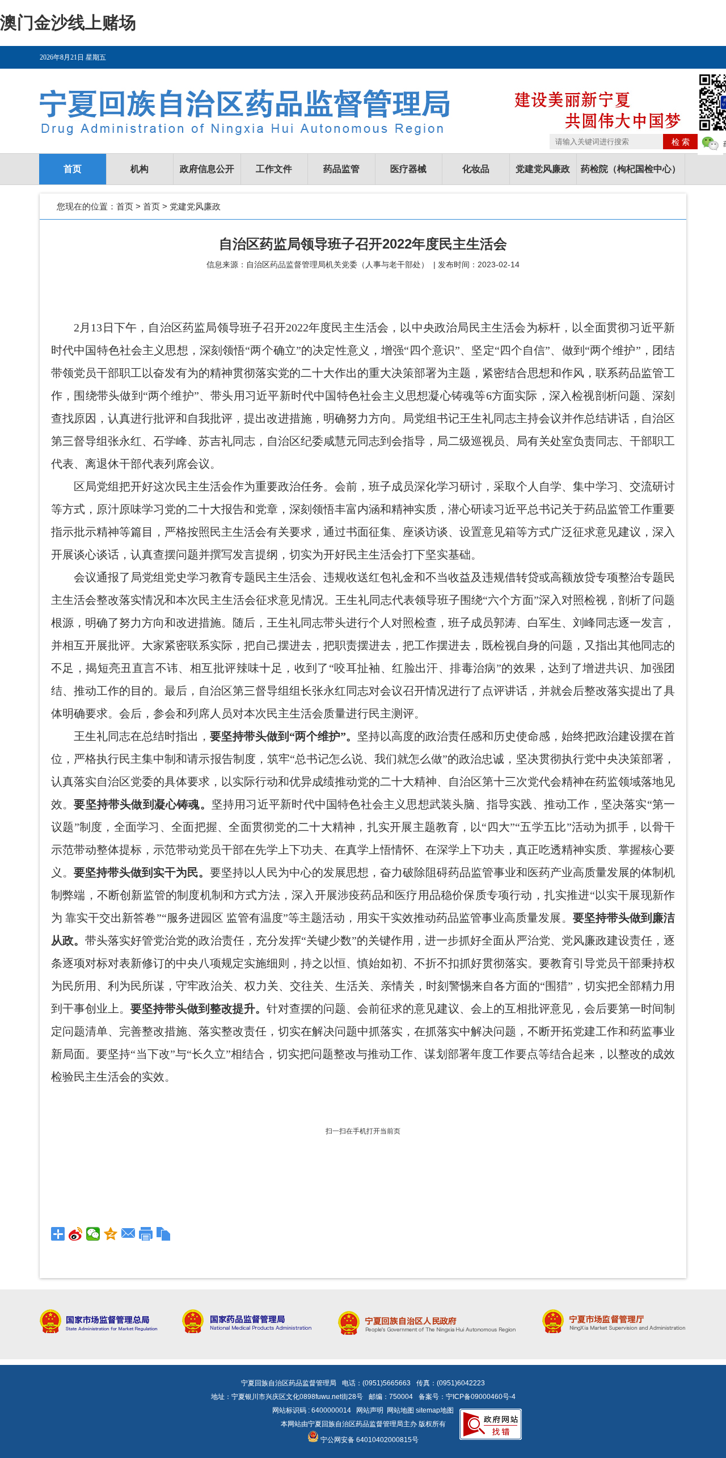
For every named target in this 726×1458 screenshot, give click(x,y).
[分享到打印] (146, 1234)
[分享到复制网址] (164, 1234)
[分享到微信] (93, 1234)
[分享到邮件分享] (128, 1234)
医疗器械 (408, 169)
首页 (73, 169)
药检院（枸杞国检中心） (631, 169)
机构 (139, 169)
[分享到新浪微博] (76, 1234)
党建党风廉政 (543, 169)
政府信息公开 (207, 169)
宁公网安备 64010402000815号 (369, 1440)
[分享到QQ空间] (111, 1234)
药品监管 (341, 169)
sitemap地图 (435, 1410)
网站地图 (400, 1410)
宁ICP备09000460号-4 (481, 1397)
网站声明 (369, 1410)
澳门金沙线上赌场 (68, 22)
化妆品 (475, 169)
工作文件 (274, 169)
